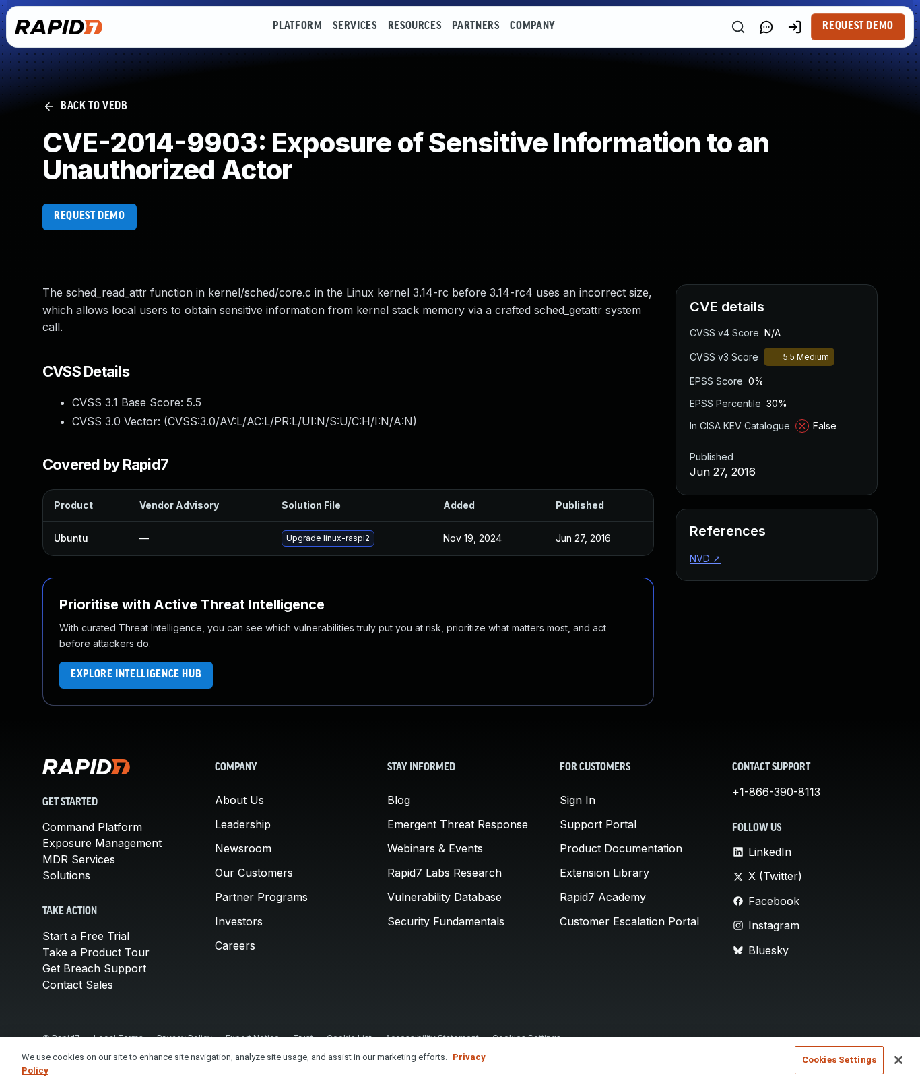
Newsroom (243, 848)
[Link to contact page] (766, 27)
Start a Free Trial (85, 936)
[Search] (738, 27)
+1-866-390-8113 (776, 792)
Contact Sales (77, 984)
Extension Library (604, 872)
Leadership (243, 824)
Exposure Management (102, 843)
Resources (415, 26)
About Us (239, 800)
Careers (235, 945)
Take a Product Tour (96, 952)
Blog (398, 800)
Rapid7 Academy (603, 897)
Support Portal (598, 824)
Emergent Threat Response (457, 824)
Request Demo (858, 26)
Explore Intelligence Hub (136, 674)
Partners (475, 26)
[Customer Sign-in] (795, 27)
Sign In (577, 800)
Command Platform (92, 827)
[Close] (898, 1060)
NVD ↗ (705, 558)
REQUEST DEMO (89, 216)
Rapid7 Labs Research (444, 872)
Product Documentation (621, 848)
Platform (297, 26)
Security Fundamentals (445, 921)
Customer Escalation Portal (629, 921)
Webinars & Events (435, 848)
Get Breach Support (94, 968)
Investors (239, 921)
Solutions (66, 875)
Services (354, 26)
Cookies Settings (839, 1060)
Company (532, 26)
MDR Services (78, 859)
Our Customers (254, 872)
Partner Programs (261, 897)
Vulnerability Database (444, 897)
